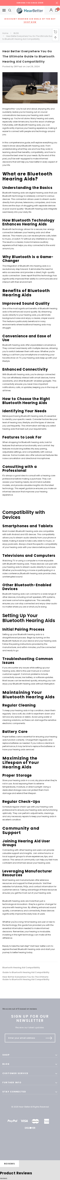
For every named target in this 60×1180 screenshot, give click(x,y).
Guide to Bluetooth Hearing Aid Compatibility (25, 972)
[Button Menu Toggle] (4, 10)
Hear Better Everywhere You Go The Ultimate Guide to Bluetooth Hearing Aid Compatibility (28, 37)
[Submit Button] (49, 1038)
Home (5, 33)
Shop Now (30, 22)
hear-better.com (43, 946)
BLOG (16, 33)
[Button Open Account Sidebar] (51, 10)
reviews (3, 1178)
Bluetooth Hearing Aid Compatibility (21, 967)
